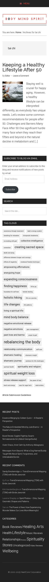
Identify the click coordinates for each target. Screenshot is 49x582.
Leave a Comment (21, 76)
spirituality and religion (29, 366)
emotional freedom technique (30, 262)
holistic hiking (13, 297)
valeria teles (39, 385)
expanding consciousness (20, 279)
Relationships (11, 539)
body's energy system (34, 231)
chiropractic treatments (30, 235)
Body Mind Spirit (24, 19)
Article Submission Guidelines (16, 395)
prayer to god (32, 335)
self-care (39, 349)
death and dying (9, 253)
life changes (12, 304)
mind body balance (16, 317)
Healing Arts (33, 526)
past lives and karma (14, 334)
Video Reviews (36, 546)
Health (7, 533)
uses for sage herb (25, 385)
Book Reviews (12, 527)
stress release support (15, 380)
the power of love (35, 380)
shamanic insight (31, 355)
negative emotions (13, 329)
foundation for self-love (11, 292)
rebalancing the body (22, 342)
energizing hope (12, 272)
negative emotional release (17, 323)
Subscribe (10, 189)
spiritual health (9, 367)
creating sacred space (29, 247)
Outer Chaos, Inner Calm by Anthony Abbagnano (23, 445)
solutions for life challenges (35, 361)
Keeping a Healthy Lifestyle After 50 (23, 67)
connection (7, 248)
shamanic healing (13, 355)
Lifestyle (19, 533)
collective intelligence (32, 240)
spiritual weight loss (19, 373)
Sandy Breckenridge (10, 471)
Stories (7, 545)
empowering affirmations (16, 267)
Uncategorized (21, 545)
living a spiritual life (13, 310)
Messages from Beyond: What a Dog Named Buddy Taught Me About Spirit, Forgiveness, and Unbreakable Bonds (24, 454)
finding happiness (15, 286)
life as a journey (31, 298)
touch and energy (9, 385)
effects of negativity (10, 262)
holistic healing (28, 292)
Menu (26, 3)
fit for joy (33, 287)
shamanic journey (13, 360)
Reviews (23, 540)
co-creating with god (10, 241)
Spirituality (35, 539)
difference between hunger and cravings (17, 257)
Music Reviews (34, 533)
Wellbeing (10, 551)
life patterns (28, 305)
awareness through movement (14, 231)
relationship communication (18, 349)
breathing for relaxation (11, 235)
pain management (33, 329)
